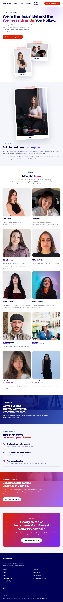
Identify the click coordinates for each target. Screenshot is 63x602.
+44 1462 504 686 (43, 598)
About (21, 3)
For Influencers (37, 575)
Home (15, 3)
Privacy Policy (7, 581)
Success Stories (36, 3)
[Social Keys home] (7, 3)
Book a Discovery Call (52, 3)
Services (28, 3)
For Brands (36, 572)
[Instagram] (4, 588)
